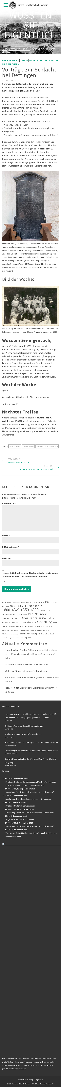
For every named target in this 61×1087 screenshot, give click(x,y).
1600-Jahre (5, 606)
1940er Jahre (27, 618)
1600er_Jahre (17, 606)
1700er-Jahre (14, 446)
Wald (29, 638)
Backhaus (5, 626)
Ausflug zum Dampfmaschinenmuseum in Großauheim (28, 799)
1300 (33, 602)
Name (6, 535)
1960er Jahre (15, 622)
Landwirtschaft (40, 630)
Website (6, 558)
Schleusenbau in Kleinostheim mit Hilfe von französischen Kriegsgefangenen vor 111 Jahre (31, 654)
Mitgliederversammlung (9, 634)
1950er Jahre (46, 618)
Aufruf (34, 622)
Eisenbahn (48, 626)
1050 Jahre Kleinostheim (21, 602)
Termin (24, 60)
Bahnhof (12, 626)
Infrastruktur (14, 630)
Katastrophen (24, 630)
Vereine (18, 638)
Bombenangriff (39, 626)
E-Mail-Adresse (10, 546)
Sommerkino (45, 634)
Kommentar (9, 503)
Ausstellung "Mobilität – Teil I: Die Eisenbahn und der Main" (30, 792)
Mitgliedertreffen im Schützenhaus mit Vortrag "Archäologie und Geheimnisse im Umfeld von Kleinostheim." (31, 784)
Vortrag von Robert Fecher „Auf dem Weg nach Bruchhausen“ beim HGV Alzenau (31, 835)
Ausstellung (44, 622)
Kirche (32, 630)
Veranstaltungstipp (8, 638)
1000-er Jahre (6, 602)
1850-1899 (29, 610)
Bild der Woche (10, 60)
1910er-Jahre (8, 614)
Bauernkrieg (20, 626)
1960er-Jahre (6, 622)
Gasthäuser (5, 630)
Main (47, 630)
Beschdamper (29, 626)
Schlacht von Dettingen (47, 446)
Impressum (39, 1080)
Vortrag (24, 637)
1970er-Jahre (25, 622)
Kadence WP (50, 1084)
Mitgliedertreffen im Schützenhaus (20, 806)
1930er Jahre (28, 446)
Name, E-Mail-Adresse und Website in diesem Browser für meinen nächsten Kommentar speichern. (30, 575)
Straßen (52, 634)
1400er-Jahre (40, 602)
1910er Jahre (21, 614)
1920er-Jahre (37, 614)
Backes (55, 622)
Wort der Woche (38, 60)
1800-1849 (10, 610)
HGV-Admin (10, 677)
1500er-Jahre (51, 602)
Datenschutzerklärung (25, 1080)
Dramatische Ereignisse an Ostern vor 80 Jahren (37, 742)
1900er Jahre (45, 610)
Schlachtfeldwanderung (36, 664)
